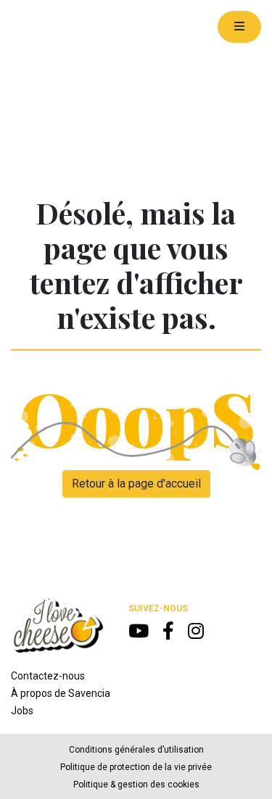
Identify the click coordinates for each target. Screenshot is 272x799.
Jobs (22, 710)
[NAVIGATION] (239, 27)
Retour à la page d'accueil (136, 483)
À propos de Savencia (60, 693)
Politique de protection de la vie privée (136, 767)
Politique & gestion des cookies (136, 784)
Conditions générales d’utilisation (136, 750)
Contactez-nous (48, 676)
